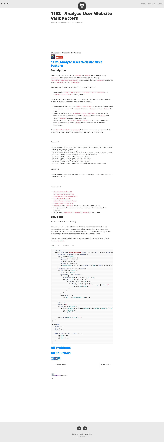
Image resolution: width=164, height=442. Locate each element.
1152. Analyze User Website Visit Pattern (76, 64)
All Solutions (61, 353)
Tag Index (151, 4)
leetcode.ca (88, 434)
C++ (59, 246)
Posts (143, 4)
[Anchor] (81, 18)
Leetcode (5, 4)
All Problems (61, 348)
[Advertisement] (82, 37)
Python (66, 246)
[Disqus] (82, 394)
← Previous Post (59, 365)
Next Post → (106, 365)
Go (73, 246)
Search (160, 4)
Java (53, 246)
